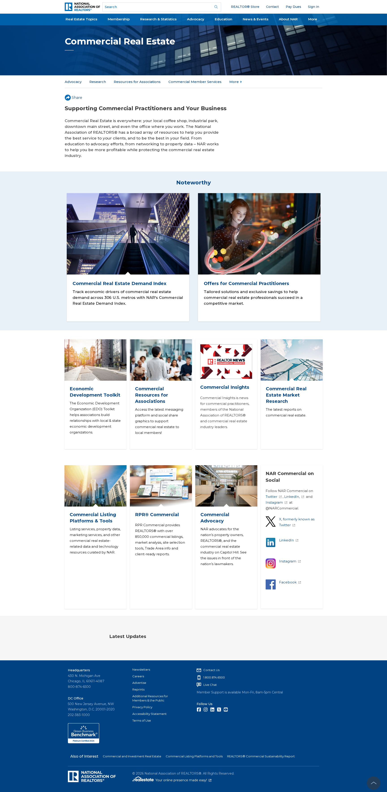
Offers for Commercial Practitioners (246, 283)
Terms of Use (141, 720)
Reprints (138, 689)
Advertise (139, 682)
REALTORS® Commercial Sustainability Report (261, 756)
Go (216, 6)
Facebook (288, 582)
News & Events (255, 19)
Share (77, 97)
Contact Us (211, 670)
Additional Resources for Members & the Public (150, 698)
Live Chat (210, 684)
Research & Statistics (158, 19)
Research (97, 82)
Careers (138, 676)
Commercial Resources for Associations (151, 395)
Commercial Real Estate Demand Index (119, 283)
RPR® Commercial (157, 514)
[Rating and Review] (83, 742)
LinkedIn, (292, 496)
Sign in (313, 7)
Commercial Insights (224, 387)
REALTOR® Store (245, 7)
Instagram (274, 502)
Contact (272, 7)
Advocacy (195, 19)
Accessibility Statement (149, 714)
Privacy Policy (142, 707)
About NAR (288, 19)
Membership (119, 19)
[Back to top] (373, 783)
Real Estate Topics (81, 19)
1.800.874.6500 (214, 677)
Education (223, 19)
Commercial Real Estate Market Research (286, 395)
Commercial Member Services (194, 82)
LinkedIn (286, 540)
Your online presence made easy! (183, 780)
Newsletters (141, 669)
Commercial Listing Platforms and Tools (194, 756)
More (312, 19)
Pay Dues (293, 7)
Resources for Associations (137, 82)
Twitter (271, 496)
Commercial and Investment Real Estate (132, 756)
